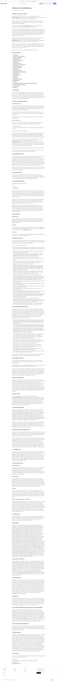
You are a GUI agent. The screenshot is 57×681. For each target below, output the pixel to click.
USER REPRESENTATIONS (17, 57)
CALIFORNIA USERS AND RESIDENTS (19, 84)
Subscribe (38, 672)
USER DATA (15, 81)
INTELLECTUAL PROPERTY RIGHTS (19, 56)
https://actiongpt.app (15, 17)
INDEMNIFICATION (16, 80)
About (4, 670)
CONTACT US (15, 87)
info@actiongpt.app (15, 40)
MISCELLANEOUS (16, 86)
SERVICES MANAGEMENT (17, 67)
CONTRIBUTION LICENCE (17, 66)
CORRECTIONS (15, 76)
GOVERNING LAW (16, 73)
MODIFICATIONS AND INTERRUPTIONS (19, 71)
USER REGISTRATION (16, 59)
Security (15, 670)
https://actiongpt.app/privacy (17, 397)
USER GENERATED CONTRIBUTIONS (19, 64)
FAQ (20, 3)
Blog (25, 3)
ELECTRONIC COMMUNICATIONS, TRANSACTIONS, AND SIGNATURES (25, 83)
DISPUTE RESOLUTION (17, 74)
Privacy (4, 675)
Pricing (23, 3)
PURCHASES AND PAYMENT (18, 60)
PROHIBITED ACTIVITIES (17, 63)
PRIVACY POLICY (16, 69)
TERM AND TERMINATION (17, 70)
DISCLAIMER (15, 77)
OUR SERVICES (15, 54)
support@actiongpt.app (27, 25)
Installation (25, 670)
